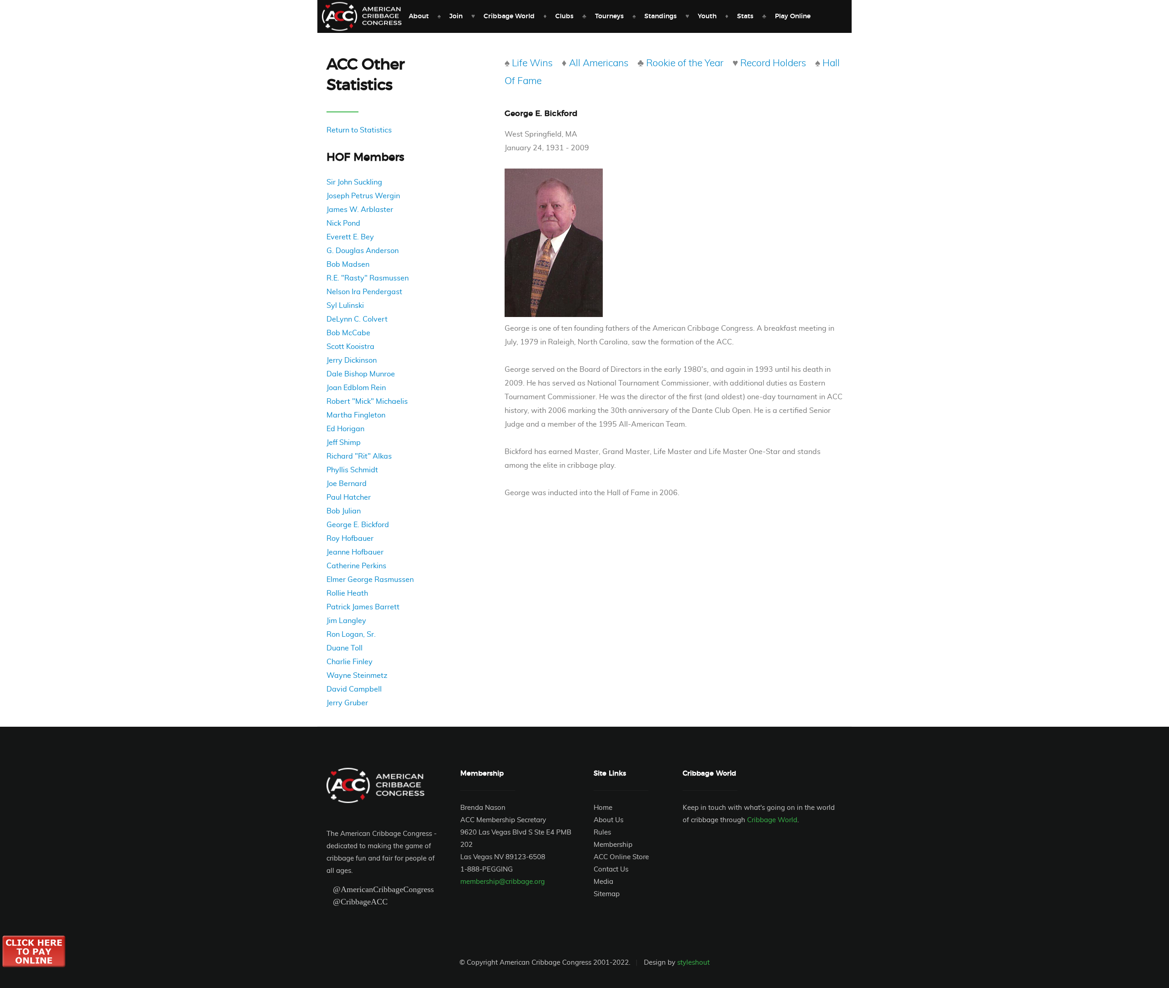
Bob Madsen (347, 264)
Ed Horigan (345, 429)
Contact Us (611, 869)
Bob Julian (343, 511)
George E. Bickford (357, 524)
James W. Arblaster (359, 209)
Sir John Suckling (354, 182)
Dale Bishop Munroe (360, 374)
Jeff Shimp (343, 442)
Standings (660, 16)
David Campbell (354, 689)
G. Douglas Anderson (362, 250)
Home (603, 807)
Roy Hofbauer (350, 538)
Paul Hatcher (348, 497)
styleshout (693, 962)
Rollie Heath (347, 593)
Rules (602, 832)
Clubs (564, 16)
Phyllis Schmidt (352, 470)
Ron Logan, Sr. (351, 634)
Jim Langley (346, 620)
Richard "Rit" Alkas (359, 456)
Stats (745, 16)
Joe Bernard (346, 483)
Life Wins (532, 63)
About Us (608, 820)
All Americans (598, 63)
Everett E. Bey (350, 237)
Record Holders (773, 63)
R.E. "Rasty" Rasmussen (367, 278)
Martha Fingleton (355, 415)
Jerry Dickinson (351, 360)
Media (603, 881)
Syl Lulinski (345, 305)
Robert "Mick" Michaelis (367, 401)
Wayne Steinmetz (356, 675)
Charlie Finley (349, 662)
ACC (362, 16)
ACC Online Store (621, 857)
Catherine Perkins (356, 566)
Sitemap (607, 894)
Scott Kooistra (350, 346)
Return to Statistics (359, 130)
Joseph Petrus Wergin (363, 196)
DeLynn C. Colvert (357, 319)
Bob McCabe (348, 333)
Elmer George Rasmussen (370, 579)
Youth (707, 16)
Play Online (793, 16)
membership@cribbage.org (502, 881)
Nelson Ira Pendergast (364, 292)
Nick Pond (343, 223)
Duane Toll (344, 648)
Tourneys (609, 16)
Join (456, 16)
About (419, 16)
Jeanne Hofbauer (355, 552)
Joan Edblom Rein (356, 387)
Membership (613, 844)
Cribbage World (509, 16)
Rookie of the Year (684, 63)
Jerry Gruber (347, 703)
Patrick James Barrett (363, 607)
